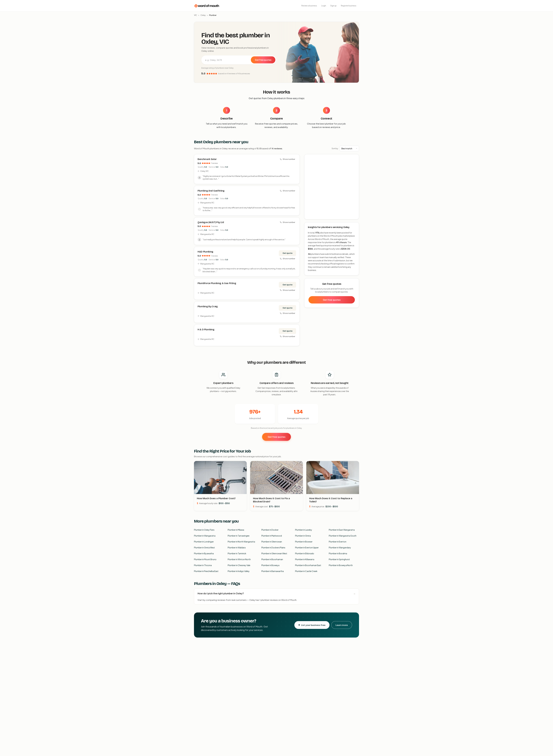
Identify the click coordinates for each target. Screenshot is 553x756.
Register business (348, 6)
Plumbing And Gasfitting (211, 190)
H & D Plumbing (206, 329)
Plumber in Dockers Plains (273, 547)
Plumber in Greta (303, 535)
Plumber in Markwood (271, 535)
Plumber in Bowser (304, 541)
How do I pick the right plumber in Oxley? (221, 593)
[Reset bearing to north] (355, 166)
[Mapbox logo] (311, 216)
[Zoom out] (355, 162)
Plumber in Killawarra (304, 559)
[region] (332, 186)
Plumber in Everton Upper (307, 547)
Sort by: (335, 148)
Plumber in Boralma (338, 553)
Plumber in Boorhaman (272, 559)
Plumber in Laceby (303, 529)
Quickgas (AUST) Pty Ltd (211, 222)
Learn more (342, 625)
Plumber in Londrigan (204, 541)
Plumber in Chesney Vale (239, 565)
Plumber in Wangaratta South (342, 535)
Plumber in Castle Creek (306, 571)
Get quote (287, 253)
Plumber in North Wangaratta (241, 541)
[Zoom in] (355, 158)
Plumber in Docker (270, 529)
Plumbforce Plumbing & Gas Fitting (217, 283)
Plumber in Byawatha (204, 553)
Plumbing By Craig (208, 306)
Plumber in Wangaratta (204, 535)
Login (323, 6)
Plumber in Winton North (239, 559)
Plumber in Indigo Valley (239, 571)
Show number (289, 159)
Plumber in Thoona (203, 565)
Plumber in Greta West (204, 547)
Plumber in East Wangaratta (342, 529)
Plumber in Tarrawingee (238, 535)
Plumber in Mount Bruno (205, 559)
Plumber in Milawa (236, 529)
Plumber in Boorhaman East (308, 565)
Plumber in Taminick (237, 553)
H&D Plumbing (205, 251)
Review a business (309, 6)
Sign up (333, 6)
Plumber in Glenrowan (271, 541)
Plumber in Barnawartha (272, 571)
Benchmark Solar (207, 159)
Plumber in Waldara (237, 547)
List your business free (313, 625)
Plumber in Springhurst (339, 559)
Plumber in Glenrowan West (274, 553)
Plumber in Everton (337, 541)
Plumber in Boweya (270, 565)
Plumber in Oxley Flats (204, 529)
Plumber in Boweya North (341, 565)
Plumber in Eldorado (304, 553)
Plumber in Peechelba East (206, 571)
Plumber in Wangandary (340, 547)
